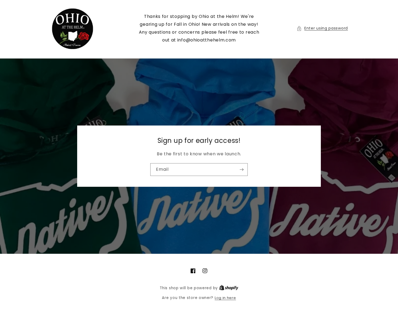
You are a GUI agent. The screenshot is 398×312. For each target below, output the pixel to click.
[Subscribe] (241, 169)
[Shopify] (228, 288)
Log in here (225, 297)
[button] (322, 28)
